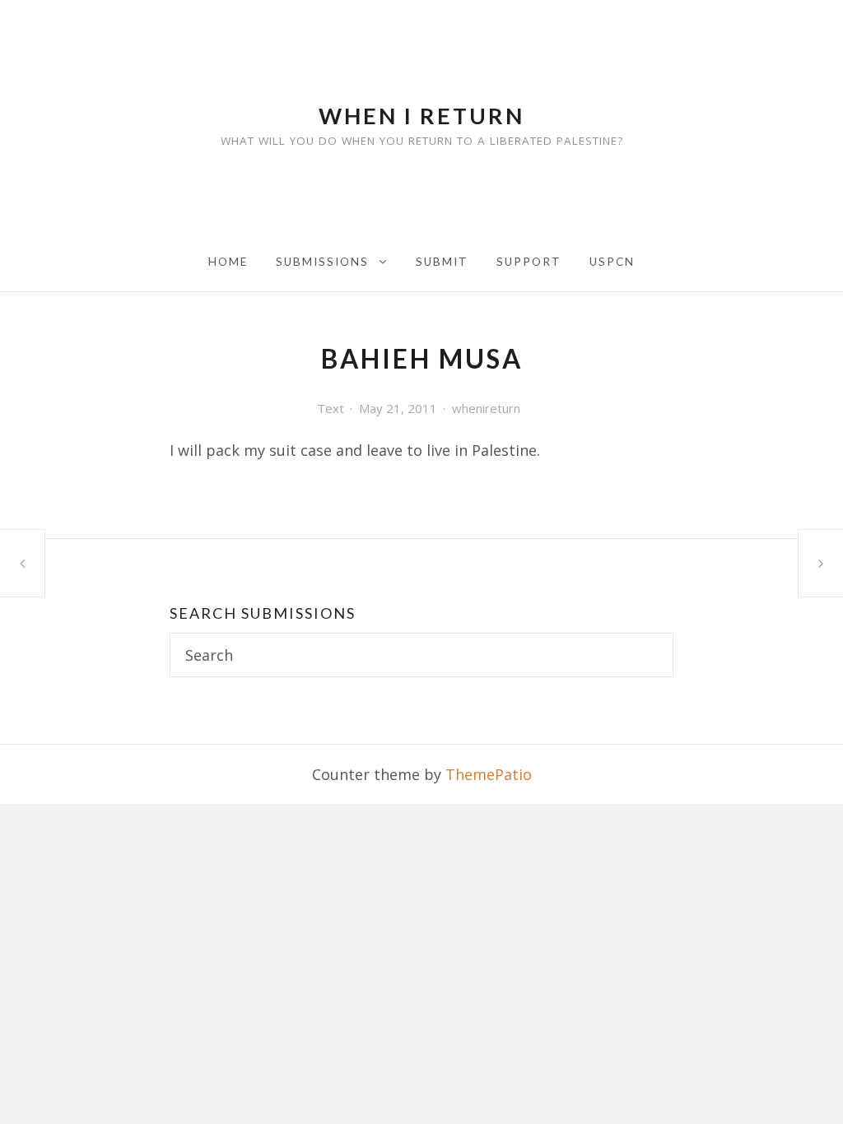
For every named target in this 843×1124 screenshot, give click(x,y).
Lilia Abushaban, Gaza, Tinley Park (22, 563)
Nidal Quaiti (821, 563)
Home (228, 261)
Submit (442, 261)
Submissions (322, 261)
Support (528, 261)
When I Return (421, 115)
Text (330, 408)
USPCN (612, 261)
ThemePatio (488, 774)
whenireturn (486, 408)
